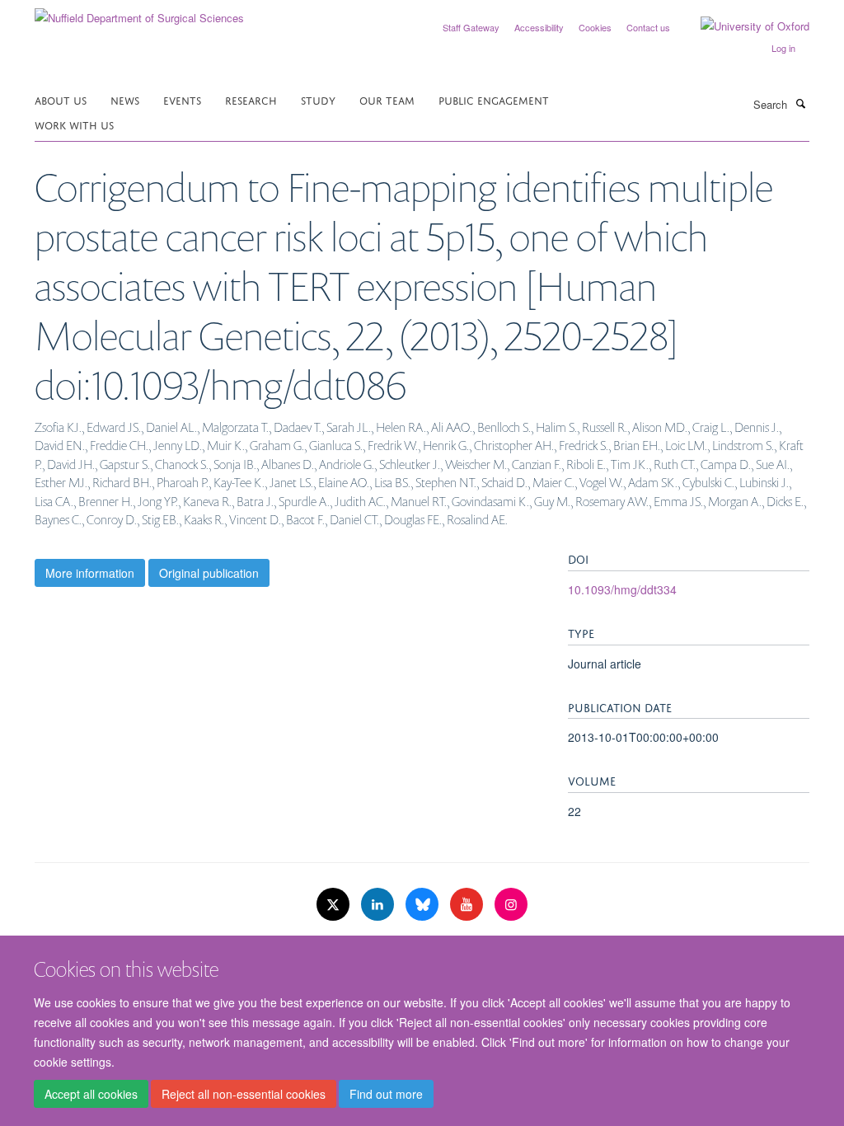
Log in (783, 47)
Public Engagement (493, 99)
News (124, 99)
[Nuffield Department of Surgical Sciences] (139, 12)
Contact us (648, 27)
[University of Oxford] (742, 26)
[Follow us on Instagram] (511, 905)
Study (318, 99)
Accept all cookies (91, 1094)
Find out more (386, 1094)
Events (182, 99)
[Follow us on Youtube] (468, 905)
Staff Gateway (471, 27)
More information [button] (89, 573)
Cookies (595, 27)
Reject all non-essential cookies (244, 1094)
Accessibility (539, 27)
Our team (387, 99)
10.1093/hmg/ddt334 (622, 589)
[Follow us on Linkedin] (379, 905)
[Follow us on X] (334, 905)
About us (61, 99)
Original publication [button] (209, 573)
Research (251, 99)
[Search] (800, 103)
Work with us (74, 124)
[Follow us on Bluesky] (424, 905)
